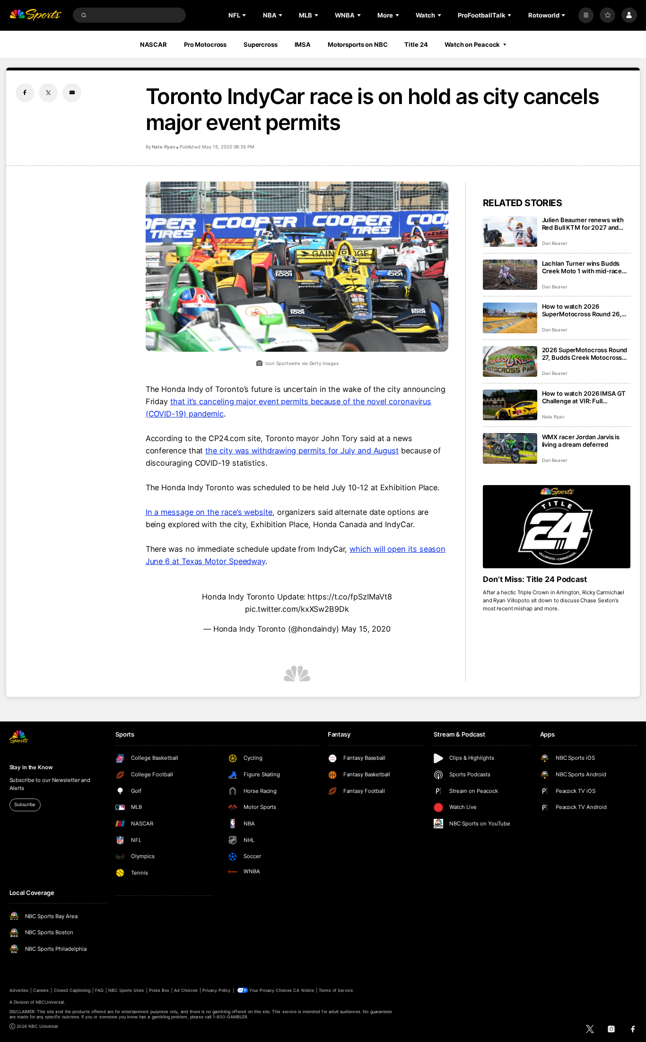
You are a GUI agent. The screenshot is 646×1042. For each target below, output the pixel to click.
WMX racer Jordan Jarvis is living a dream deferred (581, 440)
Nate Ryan (163, 146)
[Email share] (71, 92)
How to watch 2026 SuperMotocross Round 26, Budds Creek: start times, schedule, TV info (581, 310)
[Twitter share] (48, 92)
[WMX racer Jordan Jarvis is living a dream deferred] (510, 448)
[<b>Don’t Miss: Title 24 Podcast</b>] (557, 526)
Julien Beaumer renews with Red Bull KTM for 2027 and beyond (583, 223)
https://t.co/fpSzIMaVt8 (349, 596)
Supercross (261, 44)
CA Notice (303, 990)
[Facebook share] (25, 92)
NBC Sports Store (126, 990)
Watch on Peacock (472, 44)
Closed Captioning (72, 990)
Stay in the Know (31, 767)
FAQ (99, 990)
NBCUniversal (49, 1002)
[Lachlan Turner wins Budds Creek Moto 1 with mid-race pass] (510, 275)
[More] (586, 15)
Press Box (159, 990)
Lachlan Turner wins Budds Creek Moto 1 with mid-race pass (582, 267)
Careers (41, 990)
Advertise (18, 990)
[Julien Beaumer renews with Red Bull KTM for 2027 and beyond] (510, 231)
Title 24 (416, 44)
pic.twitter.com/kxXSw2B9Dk (297, 609)
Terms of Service (336, 990)
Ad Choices (185, 990)
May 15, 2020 (366, 629)
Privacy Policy (216, 990)
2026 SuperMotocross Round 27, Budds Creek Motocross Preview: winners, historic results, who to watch (585, 353)
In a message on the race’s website (209, 512)
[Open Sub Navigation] (245, 15)
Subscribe (24, 804)
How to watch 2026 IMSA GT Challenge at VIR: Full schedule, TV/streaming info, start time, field (584, 397)
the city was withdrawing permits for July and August (302, 450)
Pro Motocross (205, 44)
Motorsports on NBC (358, 44)
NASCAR (153, 44)
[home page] (35, 15)
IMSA (303, 44)
